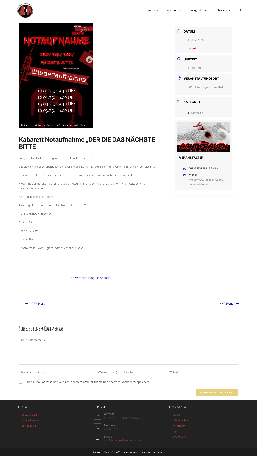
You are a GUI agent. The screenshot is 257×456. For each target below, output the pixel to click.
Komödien (197, 112)
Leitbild (176, 414)
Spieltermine (29, 425)
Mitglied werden (31, 420)
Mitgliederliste (180, 420)
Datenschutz (179, 436)
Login (175, 431)
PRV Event (38, 303)
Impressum (178, 425)
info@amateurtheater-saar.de (123, 440)
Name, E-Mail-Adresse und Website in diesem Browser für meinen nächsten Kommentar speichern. (87, 382)
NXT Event (226, 303)
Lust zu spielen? (31, 414)
